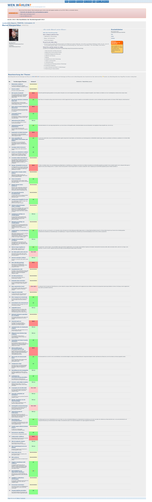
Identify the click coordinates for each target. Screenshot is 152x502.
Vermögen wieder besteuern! (19, 147)
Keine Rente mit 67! (16, 452)
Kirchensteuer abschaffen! (18, 432)
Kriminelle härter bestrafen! (18, 280)
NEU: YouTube (88, 1)
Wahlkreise (72, 1)
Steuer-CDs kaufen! (16, 178)
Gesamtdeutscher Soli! (17, 269)
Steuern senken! (15, 88)
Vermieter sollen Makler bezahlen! (20, 382)
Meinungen (80, 1)
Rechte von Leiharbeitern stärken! (20, 152)
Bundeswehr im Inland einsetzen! (19, 132)
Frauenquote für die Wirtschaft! (19, 387)
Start (66, 1)
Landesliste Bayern (9, 23)
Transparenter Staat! (16, 363)
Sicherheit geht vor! (16, 321)
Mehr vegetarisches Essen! (18, 286)
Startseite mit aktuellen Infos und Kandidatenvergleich (34, 12)
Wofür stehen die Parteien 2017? (27, 14)
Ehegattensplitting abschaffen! (19, 490)
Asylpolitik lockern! (16, 307)
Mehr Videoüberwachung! (18, 262)
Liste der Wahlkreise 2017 (26, 16)
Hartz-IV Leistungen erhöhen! (19, 257)
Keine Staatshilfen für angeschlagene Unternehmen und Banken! (20, 139)
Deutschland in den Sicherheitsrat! (20, 302)
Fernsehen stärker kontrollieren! (19, 157)
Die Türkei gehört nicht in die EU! (20, 251)
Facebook (113, 38)
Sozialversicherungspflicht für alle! (20, 199)
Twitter (112, 36)
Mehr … (99, 1)
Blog (94, 1)
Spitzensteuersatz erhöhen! (18, 120)
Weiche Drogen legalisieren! (18, 247)
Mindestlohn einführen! (17, 84)
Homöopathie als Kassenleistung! (19, 405)
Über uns (105, 1)
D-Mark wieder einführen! (18, 436)
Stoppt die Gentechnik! (17, 292)
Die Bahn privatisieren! (17, 275)
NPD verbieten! (15, 457)
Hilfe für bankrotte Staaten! (18, 441)
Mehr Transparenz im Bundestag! (19, 297)
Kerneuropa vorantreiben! (18, 484)
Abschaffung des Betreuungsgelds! (20, 370)
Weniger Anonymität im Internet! (19, 165)
